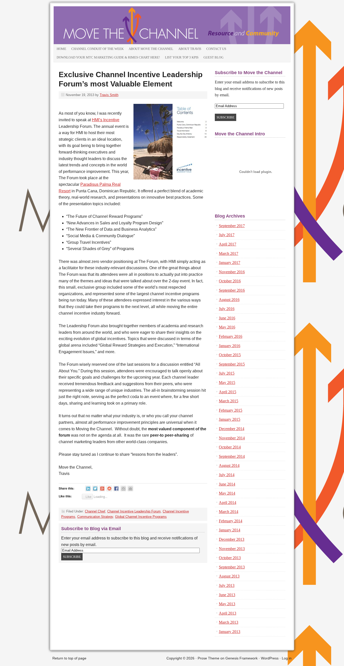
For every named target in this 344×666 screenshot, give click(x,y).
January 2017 (229, 262)
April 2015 (227, 392)
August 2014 (229, 465)
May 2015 (227, 382)
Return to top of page (69, 658)
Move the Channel (110, 25)
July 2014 (226, 475)
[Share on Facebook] (116, 488)
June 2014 (227, 484)
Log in (287, 658)
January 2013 (229, 631)
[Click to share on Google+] (102, 488)
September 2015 (232, 364)
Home (61, 49)
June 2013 (227, 595)
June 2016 (227, 318)
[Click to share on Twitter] (95, 488)
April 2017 (227, 244)
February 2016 (230, 336)
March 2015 (228, 401)
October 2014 (230, 447)
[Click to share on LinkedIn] (88, 488)
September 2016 (232, 290)
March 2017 (228, 253)
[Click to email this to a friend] (130, 488)
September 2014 (232, 456)
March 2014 (228, 511)
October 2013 (230, 558)
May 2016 (227, 327)
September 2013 (232, 567)
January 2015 (229, 419)
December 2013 (231, 539)
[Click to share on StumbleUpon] (109, 488)
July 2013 (226, 585)
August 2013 (229, 576)
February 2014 (230, 521)
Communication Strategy (95, 517)
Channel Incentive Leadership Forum (134, 511)
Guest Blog (213, 57)
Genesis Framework (241, 658)
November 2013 (232, 549)
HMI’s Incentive (105, 120)
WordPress (270, 658)
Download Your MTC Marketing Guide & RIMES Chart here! (108, 57)
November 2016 (232, 272)
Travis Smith (109, 95)
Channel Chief (95, 511)
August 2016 (229, 299)
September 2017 (232, 226)
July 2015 (226, 373)
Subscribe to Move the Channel (248, 72)
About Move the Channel (151, 49)
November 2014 (232, 438)
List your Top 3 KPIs (181, 57)
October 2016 (230, 281)
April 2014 (227, 502)
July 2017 (226, 235)
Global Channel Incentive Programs (141, 517)
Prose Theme (208, 658)
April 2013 (227, 613)
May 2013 (227, 604)
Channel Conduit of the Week (97, 49)
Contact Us (216, 49)
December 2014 (231, 429)
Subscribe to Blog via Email (91, 528)
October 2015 (230, 355)
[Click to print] (123, 488)
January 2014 (229, 530)
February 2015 (230, 410)
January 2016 (229, 346)
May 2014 (227, 493)
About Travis (189, 49)
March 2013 (228, 622)
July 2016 (226, 309)
